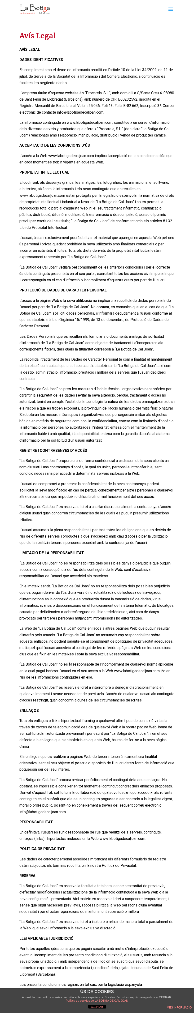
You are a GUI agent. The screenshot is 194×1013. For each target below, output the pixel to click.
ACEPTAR (97, 1006)
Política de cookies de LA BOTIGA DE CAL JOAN (97, 1000)
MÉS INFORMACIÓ (179, 1007)
